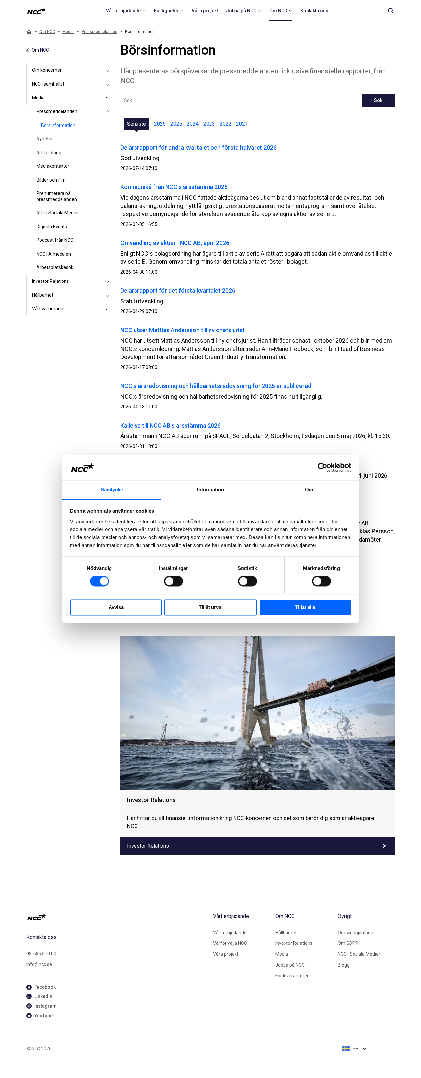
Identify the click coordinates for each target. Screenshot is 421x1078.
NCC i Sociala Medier (58, 212)
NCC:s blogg (49, 152)
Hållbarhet (42, 295)
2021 (242, 124)
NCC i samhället (48, 83)
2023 (209, 124)
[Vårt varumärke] (107, 309)
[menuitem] (126, 10)
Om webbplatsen (355, 932)
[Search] (391, 10)
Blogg (344, 965)
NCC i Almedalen (54, 254)
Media (68, 31)
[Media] (107, 98)
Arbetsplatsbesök (55, 267)
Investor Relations (50, 281)
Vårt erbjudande (230, 932)
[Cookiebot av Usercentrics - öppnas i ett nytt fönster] (322, 468)
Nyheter (45, 138)
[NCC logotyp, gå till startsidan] (117, 917)
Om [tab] (309, 489)
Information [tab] (210, 489)
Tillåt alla (305, 607)
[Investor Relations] (107, 281)
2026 (160, 124)
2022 (226, 124)
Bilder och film (51, 180)
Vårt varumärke (48, 308)
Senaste (136, 124)
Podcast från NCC (55, 240)
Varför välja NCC (230, 943)
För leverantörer (292, 975)
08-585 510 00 (41, 953)
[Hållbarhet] (107, 295)
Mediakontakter (53, 166)
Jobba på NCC (290, 965)
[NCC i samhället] (107, 84)
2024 (193, 124)
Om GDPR (348, 943)
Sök (378, 100)
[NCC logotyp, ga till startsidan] (36, 10)
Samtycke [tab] (112, 489)
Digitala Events (52, 226)
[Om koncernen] (107, 70)
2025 (176, 124)
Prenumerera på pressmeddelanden (57, 196)
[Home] (29, 31)
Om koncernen (47, 70)
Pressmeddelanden (99, 31)
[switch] (173, 581)
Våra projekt (225, 954)
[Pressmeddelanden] (107, 112)
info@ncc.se (39, 964)
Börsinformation (58, 125)
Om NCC (47, 31)
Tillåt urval (211, 607)
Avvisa (116, 607)
